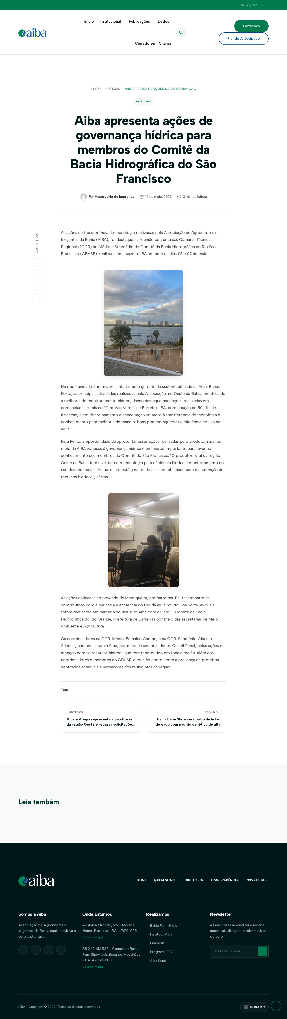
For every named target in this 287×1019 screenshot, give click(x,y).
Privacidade (257, 880)
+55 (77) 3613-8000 (254, 5)
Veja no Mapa (92, 937)
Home (142, 880)
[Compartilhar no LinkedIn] (37, 274)
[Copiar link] (37, 297)
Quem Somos (166, 880)
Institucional (110, 21)
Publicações (139, 21)
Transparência (224, 880)
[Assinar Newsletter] (262, 951)
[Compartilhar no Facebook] (37, 286)
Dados (163, 21)
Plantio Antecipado (243, 38)
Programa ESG (162, 952)
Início (89, 21)
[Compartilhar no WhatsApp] (37, 262)
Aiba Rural (158, 961)
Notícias (112, 88)
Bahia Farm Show (163, 925)
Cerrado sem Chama (153, 43)
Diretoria (194, 880)
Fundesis (157, 943)
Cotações (251, 26)
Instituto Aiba (161, 934)
